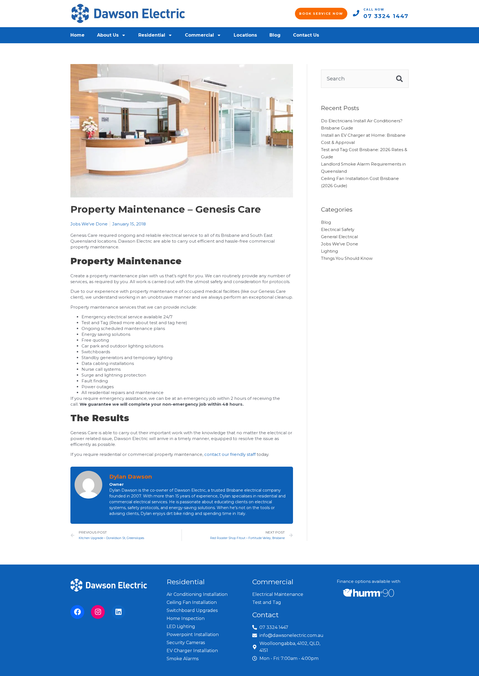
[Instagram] (98, 612)
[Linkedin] (118, 612)
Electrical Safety (337, 229)
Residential (151, 35)
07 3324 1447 (386, 16)
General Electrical (339, 236)
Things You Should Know (347, 258)
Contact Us (306, 35)
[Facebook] (77, 612)
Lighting (329, 251)
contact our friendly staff (230, 454)
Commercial (199, 35)
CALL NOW (373, 9)
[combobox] (356, 79)
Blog (275, 35)
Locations (245, 35)
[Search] (400, 79)
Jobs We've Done (89, 224)
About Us (108, 35)
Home (77, 35)
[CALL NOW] (356, 13)
